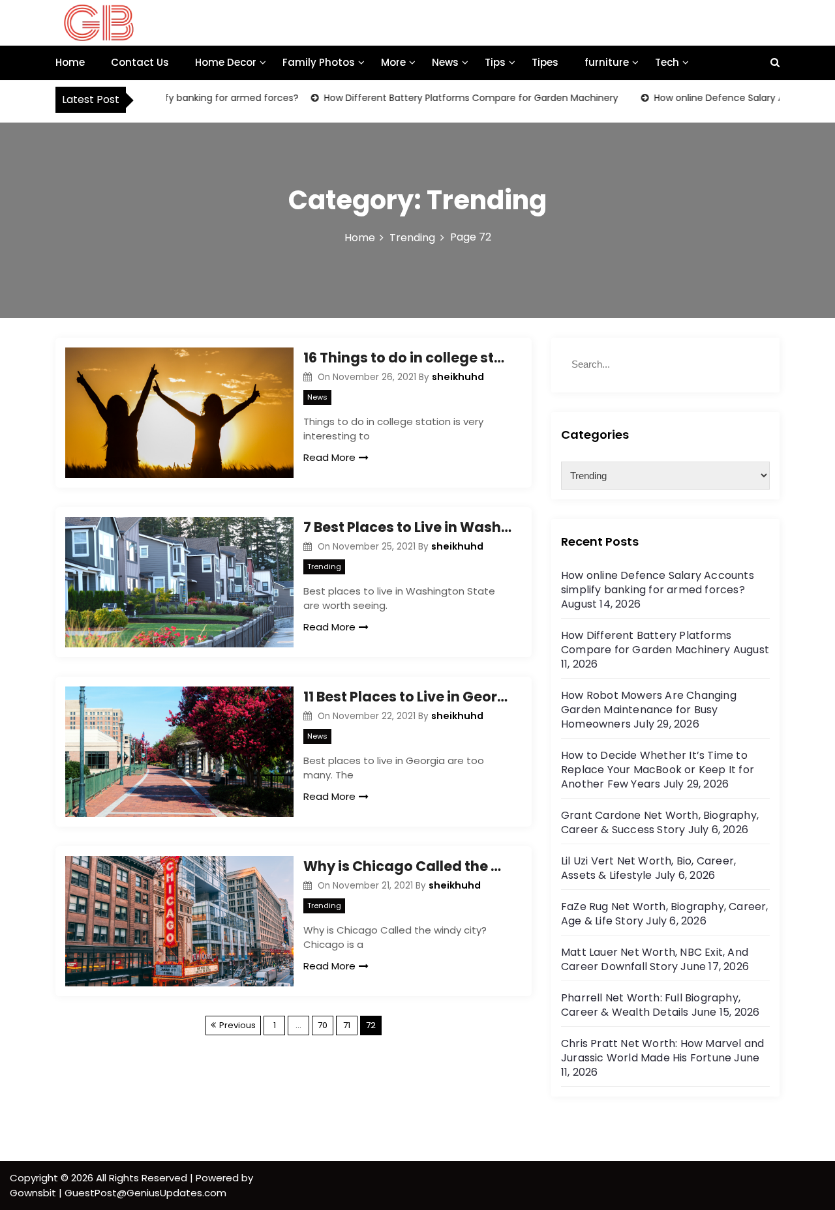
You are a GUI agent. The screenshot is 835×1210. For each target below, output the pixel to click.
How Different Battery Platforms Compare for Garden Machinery (453, 97)
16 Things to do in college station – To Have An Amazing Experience (407, 357)
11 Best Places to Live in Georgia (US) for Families (407, 696)
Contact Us (140, 62)
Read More (329, 457)
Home (70, 62)
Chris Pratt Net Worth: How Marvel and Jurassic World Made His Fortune (662, 1050)
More (393, 62)
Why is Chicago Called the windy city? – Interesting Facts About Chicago (407, 866)
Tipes (545, 62)
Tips (495, 62)
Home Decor (225, 62)
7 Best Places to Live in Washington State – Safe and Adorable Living (407, 527)
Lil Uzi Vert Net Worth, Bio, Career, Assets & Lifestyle (648, 868)
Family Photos (318, 62)
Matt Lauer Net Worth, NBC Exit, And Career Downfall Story (654, 959)
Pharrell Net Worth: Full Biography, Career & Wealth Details (650, 1005)
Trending (324, 566)
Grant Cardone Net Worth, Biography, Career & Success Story (660, 822)
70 (322, 1025)
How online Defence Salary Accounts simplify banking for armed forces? (657, 582)
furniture (606, 62)
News (445, 62)
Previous (237, 1025)
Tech (667, 62)
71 (346, 1025)
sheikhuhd (458, 376)
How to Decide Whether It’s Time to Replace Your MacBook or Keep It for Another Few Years (657, 769)
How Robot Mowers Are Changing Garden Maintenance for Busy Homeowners (648, 709)
